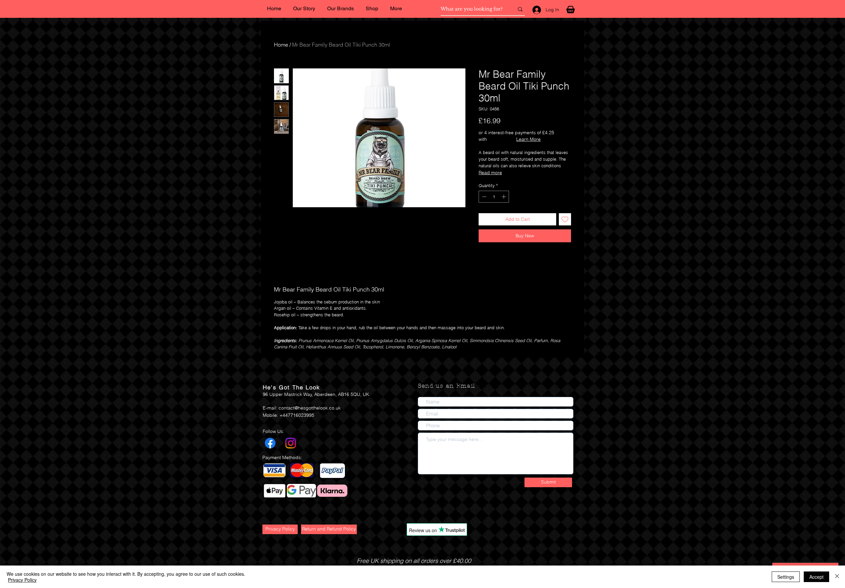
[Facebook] (270, 443)
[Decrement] (484, 196)
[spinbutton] (494, 196)
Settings (785, 576)
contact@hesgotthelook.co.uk (310, 408)
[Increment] (504, 196)
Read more (490, 173)
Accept (816, 576)
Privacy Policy (22, 579)
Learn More (528, 139)
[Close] (837, 577)
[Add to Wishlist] (565, 219)
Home (281, 44)
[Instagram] (291, 443)
